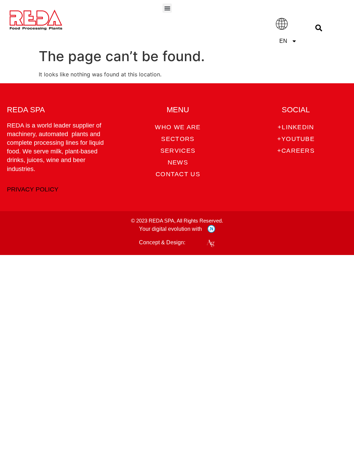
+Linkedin (296, 127)
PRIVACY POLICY (32, 189)
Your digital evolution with (170, 229)
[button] (167, 8)
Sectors (177, 138)
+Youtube (296, 138)
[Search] (318, 27)
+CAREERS (296, 150)
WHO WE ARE (178, 127)
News (178, 162)
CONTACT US (178, 174)
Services (177, 150)
